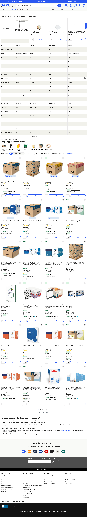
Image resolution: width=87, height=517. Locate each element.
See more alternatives (22, 35)
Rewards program (26, 477)
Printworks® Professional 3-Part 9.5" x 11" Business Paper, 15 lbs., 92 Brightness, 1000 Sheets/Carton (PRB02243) (21, 31)
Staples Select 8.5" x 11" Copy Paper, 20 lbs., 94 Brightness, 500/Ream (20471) (53, 388)
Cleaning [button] (74, 9)
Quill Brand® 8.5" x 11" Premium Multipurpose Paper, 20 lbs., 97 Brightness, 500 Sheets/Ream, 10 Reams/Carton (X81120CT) (52, 180)
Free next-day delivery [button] (71, 191)
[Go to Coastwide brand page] (29, 452)
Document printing (26, 487)
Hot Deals (19, 9)
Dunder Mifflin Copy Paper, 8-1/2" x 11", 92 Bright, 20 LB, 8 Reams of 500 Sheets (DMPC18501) (75, 305)
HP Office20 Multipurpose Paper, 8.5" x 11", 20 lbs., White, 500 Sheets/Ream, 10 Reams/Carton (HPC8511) (76, 388)
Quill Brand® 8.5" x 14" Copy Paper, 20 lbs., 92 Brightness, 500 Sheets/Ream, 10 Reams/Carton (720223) (11, 263)
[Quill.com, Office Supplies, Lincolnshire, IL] (5, 506)
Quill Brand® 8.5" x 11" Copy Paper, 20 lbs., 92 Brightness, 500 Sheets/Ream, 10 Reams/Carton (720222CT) (11, 180)
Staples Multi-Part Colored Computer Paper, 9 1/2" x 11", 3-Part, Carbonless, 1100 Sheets (38, 32)
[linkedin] (41, 469)
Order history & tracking (6, 475)
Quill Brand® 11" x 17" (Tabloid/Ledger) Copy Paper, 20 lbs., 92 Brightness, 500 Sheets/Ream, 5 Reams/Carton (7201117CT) (32, 221)
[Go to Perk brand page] (41, 452)
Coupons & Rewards (12, 9)
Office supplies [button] (55, 9)
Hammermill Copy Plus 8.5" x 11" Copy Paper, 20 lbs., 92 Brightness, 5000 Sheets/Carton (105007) (53, 221)
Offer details (5, 188)
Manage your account (5, 479)
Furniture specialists (27, 491)
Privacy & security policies (6, 489)
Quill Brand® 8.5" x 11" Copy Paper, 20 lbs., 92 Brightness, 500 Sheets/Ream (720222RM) (32, 347)
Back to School (30, 9)
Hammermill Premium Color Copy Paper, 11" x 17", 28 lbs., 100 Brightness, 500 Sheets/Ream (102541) (11, 305)
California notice (38, 511)
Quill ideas (25, 495)
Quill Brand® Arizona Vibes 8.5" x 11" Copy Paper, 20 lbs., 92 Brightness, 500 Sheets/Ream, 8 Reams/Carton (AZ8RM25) (54, 305)
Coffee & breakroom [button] (65, 9)
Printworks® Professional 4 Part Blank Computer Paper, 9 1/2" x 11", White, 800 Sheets (76, 32)
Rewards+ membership (27, 475)
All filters (70, 153)
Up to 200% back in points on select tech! (43, 1)
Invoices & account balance (6, 481)
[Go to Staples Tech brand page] (52, 452)
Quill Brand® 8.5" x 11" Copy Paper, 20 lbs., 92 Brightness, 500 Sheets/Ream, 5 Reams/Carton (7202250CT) (11, 221)
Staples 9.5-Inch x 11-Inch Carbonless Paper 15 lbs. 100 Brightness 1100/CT (57, 32)
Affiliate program (26, 497)
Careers (66, 481)
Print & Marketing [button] (46, 9)
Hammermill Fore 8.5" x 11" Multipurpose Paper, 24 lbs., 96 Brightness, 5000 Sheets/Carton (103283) (10, 388)
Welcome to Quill (68, 475)
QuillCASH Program (26, 479)
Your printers (46, 479)
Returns (3, 477)
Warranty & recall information (7, 487)
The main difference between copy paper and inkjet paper (12, 435)
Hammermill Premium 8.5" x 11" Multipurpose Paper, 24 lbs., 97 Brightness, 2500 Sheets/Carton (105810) (54, 347)
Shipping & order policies (6, 485)
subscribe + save (38, 9)
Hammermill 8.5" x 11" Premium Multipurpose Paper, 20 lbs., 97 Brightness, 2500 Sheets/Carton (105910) (10, 347)
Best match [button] (81, 154)
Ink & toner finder (47, 477)
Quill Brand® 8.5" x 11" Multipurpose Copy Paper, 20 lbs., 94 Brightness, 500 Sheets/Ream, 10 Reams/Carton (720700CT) (75, 180)
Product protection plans (28, 493)
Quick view (10, 174)
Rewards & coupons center (49, 483)
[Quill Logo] (5, 4)
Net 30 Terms (25, 483)
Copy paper (4, 420)
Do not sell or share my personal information (60, 511)
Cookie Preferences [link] (47, 511)
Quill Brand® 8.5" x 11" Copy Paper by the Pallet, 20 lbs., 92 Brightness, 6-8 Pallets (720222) (75, 263)
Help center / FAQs (5, 483)
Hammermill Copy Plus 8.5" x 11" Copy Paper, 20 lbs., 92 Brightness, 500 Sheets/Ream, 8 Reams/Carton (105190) (32, 263)
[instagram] (38, 469)
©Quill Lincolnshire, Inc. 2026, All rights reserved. (17, 507)
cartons (69, 430)
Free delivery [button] (26, 188)
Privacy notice (31, 511)
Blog (66, 477)
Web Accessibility (68, 483)
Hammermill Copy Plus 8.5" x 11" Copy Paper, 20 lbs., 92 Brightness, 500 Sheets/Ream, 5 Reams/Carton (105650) (54, 263)
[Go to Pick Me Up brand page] (35, 452)
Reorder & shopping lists (49, 475)
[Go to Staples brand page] (46, 452)
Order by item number (48, 481)
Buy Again (24, 9)
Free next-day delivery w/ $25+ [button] (30, 358)
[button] (59, 5)
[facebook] (45, 469)
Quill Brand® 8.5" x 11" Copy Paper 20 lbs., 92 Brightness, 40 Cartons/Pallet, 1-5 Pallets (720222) (32, 180)
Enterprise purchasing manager (29, 489)
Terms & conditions (23, 511)
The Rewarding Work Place (70, 479)
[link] (20, 158)
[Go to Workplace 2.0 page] (63, 452)
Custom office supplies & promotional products (32, 485)
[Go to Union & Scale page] (57, 452)
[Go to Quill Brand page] (24, 452)
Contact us (3, 491)
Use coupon (55, 461)
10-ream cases (64, 430)
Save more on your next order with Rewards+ (14, 1)
